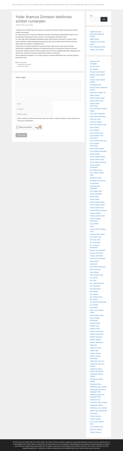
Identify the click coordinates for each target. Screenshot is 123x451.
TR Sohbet (94, 413)
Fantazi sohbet (95, 213)
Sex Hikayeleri (95, 286)
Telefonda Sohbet (96, 405)
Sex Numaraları (95, 289)
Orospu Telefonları (96, 256)
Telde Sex (93, 345)
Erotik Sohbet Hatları (97, 205)
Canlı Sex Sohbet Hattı (98, 125)
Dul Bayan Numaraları (98, 181)
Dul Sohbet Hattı (96, 191)
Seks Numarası (22, 62)
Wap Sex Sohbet (96, 429)
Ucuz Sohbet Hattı (96, 427)
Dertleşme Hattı (95, 178)
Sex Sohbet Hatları (29, 444)
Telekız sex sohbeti (97, 50)
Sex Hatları (94, 278)
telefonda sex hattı (59, 446)
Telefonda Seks (95, 384)
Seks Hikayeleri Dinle (97, 47)
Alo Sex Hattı (94, 66)
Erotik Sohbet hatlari (97, 202)
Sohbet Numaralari (96, 331)
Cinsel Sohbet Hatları (97, 157)
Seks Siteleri (94, 272)
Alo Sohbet (94, 69)
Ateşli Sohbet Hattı (96, 101)
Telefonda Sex (95, 400)
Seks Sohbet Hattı (96, 275)
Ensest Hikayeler (96, 194)
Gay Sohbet (94, 224)
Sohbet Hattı (94, 326)
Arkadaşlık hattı (95, 85)
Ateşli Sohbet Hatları (97, 98)
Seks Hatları (94, 261)
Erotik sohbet (94, 199)
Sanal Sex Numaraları (97, 258)
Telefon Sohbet (95, 353)
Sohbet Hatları (95, 323)
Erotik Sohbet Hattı (97, 208)
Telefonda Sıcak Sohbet (98, 402)
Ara (91, 16)
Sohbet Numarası (96, 337)
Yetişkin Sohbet (95, 432)
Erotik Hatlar (94, 197)
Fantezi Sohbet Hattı (97, 216)
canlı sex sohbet (96, 122)
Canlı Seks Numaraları (98, 116)
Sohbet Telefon (95, 340)
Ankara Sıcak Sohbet (97, 72)
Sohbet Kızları (95, 329)
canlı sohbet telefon (97, 148)
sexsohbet (93, 307)
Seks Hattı (93, 264)
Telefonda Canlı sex (97, 361)
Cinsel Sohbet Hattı (97, 159)
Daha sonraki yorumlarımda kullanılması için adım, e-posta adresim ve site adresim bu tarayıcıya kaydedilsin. (49, 119)
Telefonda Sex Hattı (102, 446)
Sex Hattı (93, 280)
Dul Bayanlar (94, 183)
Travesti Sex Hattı (23, 66)
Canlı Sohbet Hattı (96, 133)
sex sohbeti (94, 305)
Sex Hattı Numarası (97, 283)
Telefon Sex (94, 350)
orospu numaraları (96, 253)
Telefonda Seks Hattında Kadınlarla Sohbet (97, 34)
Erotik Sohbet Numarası (98, 210)
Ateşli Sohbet (94, 95)
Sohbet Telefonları (96, 342)
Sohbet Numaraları (96, 334)
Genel (92, 226)
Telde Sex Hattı (95, 348)
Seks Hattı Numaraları (98, 267)
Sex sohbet (94, 291)
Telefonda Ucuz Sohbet (98, 408)
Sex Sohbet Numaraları (98, 302)
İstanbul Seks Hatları (97, 234)
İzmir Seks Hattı (95, 237)
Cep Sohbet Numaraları (98, 151)
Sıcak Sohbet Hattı (96, 315)
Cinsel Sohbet (95, 154)
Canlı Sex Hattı (95, 119)
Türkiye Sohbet (95, 416)
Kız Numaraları (95, 242)
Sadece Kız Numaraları (24, 64)
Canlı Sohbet (94, 127)
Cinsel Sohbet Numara (98, 162)
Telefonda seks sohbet (98, 387)
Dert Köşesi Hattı (96, 170)
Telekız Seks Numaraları (98, 411)
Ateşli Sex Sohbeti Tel (98, 92)
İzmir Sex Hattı (95, 240)
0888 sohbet (94, 39)
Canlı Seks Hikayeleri (97, 114)
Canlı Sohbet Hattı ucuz (98, 141)
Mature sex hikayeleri (97, 250)
